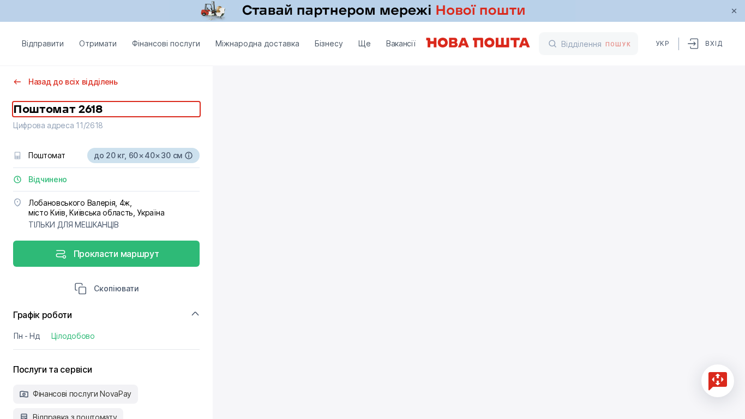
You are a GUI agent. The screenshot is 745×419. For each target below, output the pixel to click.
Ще (364, 43)
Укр (663, 43)
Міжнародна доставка (257, 43)
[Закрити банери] (734, 11)
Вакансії (400, 43)
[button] (106, 289)
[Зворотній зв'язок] (717, 380)
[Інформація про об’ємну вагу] (188, 155)
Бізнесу (329, 43)
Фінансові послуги (166, 43)
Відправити (43, 43)
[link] (372, 11)
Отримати (98, 43)
